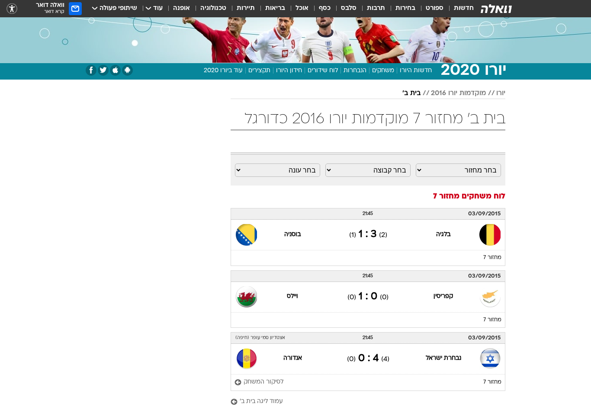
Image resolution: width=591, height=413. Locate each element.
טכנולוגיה (213, 8)
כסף (325, 8)
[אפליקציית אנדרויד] (127, 70)
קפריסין (443, 296)
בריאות (275, 8)
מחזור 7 (492, 257)
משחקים (383, 71)
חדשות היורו (416, 71)
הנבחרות (355, 71)
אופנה (181, 8)
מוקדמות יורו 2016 (458, 93)
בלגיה (443, 234)
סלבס (349, 8)
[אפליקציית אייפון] (115, 70)
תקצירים (259, 71)
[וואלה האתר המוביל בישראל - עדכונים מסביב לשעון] (496, 8)
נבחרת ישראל (443, 358)
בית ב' (411, 93)
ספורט (434, 8)
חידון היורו (289, 71)
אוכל (302, 8)
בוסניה (292, 234)
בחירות (405, 8)
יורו (500, 93)
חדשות (464, 8)
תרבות (376, 8)
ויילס (292, 296)
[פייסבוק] (91, 70)
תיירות (246, 8)
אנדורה (292, 358)
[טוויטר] (103, 70)
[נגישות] (11, 8)
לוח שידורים (323, 71)
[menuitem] (458, 8)
